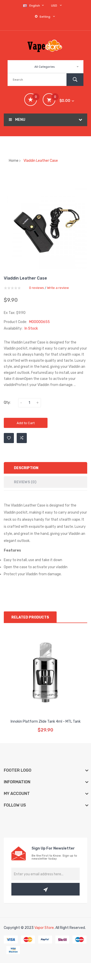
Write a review (58, 288)
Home (13, 160)
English (35, 5)
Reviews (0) (25, 482)
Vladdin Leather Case (41, 160)
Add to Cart (26, 423)
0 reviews (36, 288)
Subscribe (45, 889)
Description (26, 468)
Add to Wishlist (9, 438)
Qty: (7, 402)
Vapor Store (44, 928)
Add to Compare (22, 438)
